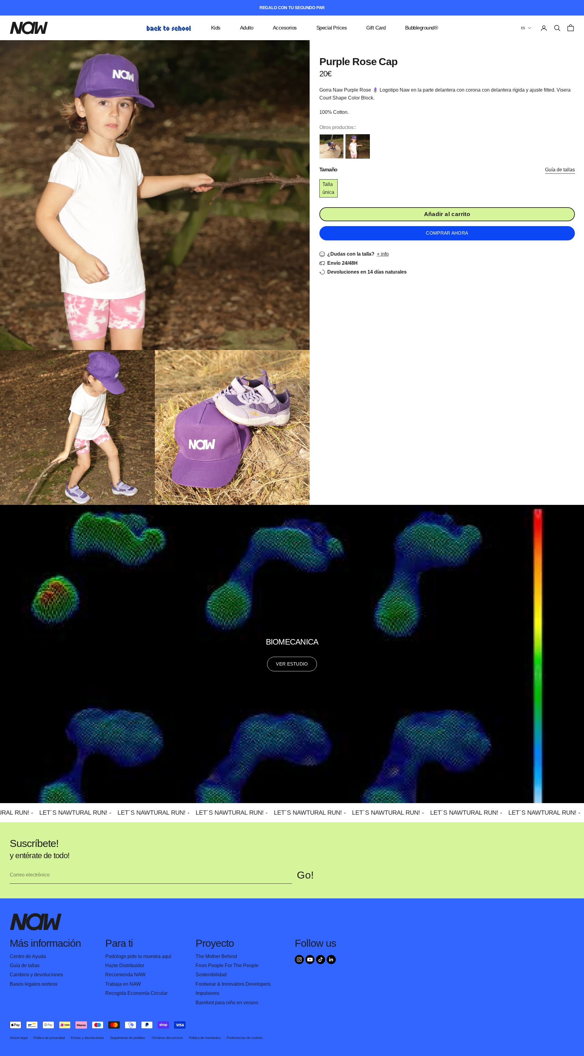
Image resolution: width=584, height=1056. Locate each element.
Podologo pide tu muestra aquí (138, 956)
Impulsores (207, 993)
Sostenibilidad (211, 974)
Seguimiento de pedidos (127, 1038)
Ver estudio (292, 663)
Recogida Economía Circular (136, 993)
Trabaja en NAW (123, 984)
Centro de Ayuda (28, 956)
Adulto (246, 28)
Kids (216, 28)
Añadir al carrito (447, 214)
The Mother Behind (216, 956)
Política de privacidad (49, 1038)
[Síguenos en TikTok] (321, 959)
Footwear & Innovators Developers (233, 984)
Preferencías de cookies (245, 1038)
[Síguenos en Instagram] (299, 959)
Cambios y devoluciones (36, 974)
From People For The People (227, 965)
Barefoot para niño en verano (227, 1002)
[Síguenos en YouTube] (310, 959)
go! (305, 875)
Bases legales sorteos (33, 984)
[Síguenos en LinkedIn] (331, 959)
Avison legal (18, 1038)
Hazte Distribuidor (124, 965)
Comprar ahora (447, 233)
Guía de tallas (560, 169)
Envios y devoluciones (87, 1038)
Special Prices (331, 28)
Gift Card (375, 28)
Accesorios (285, 28)
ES (523, 28)
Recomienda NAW (125, 974)
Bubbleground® (421, 28)
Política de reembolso (205, 1038)
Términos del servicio (167, 1038)
